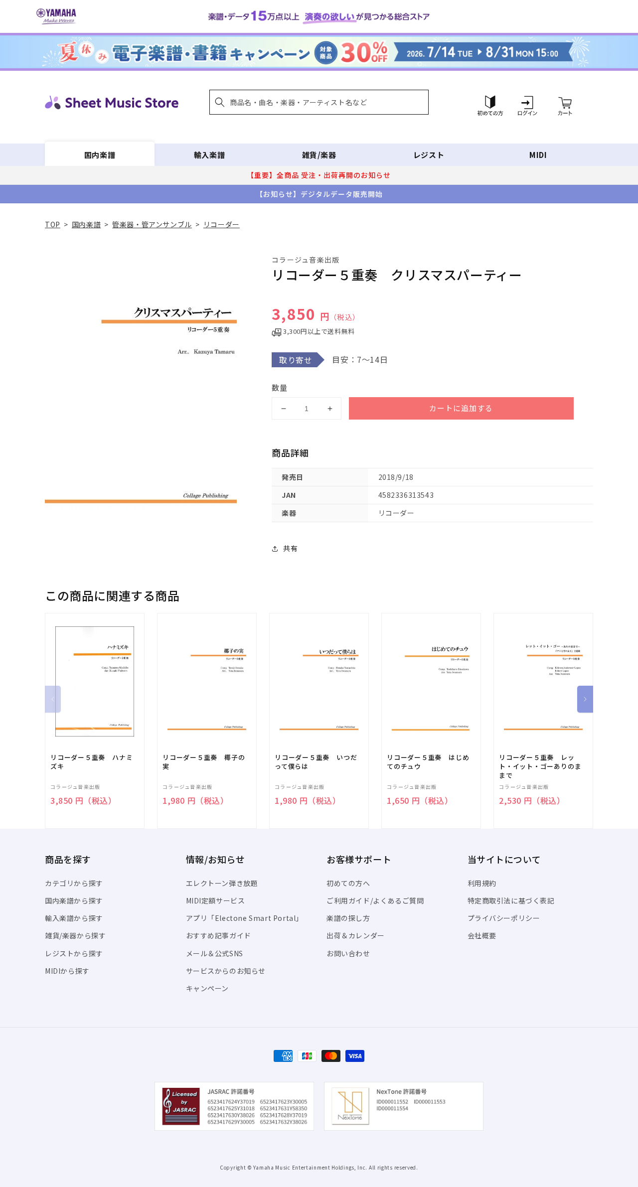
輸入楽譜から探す (74, 918)
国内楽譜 (99, 154)
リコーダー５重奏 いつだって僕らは (316, 762)
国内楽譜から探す (74, 900)
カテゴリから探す (74, 883)
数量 (280, 387)
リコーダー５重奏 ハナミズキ (91, 762)
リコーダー (221, 224)
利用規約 (482, 883)
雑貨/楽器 (319, 154)
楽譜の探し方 (348, 918)
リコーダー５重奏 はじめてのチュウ (428, 762)
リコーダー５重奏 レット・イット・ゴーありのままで (540, 766)
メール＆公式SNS (214, 953)
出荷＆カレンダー (355, 935)
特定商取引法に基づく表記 (511, 900)
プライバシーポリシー (504, 918)
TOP (52, 224)
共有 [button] (290, 548)
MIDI (538, 154)
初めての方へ (348, 883)
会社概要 (482, 935)
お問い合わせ (348, 953)
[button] (319, 102)
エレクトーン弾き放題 (222, 883)
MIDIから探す (67, 971)
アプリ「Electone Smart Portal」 (245, 918)
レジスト (428, 154)
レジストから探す (74, 953)
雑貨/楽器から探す (75, 935)
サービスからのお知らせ (226, 971)
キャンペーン (207, 988)
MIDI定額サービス (215, 900)
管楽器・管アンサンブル (152, 224)
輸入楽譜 (209, 154)
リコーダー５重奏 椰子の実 (203, 762)
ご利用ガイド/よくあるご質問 (375, 900)
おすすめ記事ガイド (218, 935)
